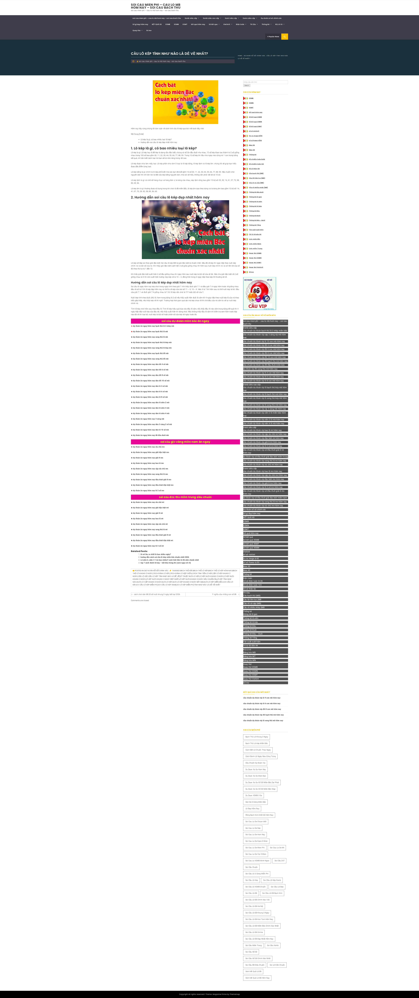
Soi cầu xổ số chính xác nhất (258, 958)
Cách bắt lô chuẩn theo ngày (258, 750)
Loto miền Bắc (254, 239)
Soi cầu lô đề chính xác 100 (258, 900)
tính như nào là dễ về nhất (207, 585)
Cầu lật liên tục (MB (252, 599)
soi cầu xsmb (273, 945)
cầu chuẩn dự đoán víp (255, 763)
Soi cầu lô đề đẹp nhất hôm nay (259, 939)
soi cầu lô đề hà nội (254, 906)
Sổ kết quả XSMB (255, 117)
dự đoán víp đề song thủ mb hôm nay (260, 369)
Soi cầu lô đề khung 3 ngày (257, 913)
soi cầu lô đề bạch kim (272, 893)
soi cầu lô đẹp (277, 887)
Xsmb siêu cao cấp (211, 18)
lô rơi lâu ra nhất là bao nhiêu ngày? (156, 554)
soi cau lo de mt (277, 848)
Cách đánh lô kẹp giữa (181, 573)
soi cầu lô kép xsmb (167, 585)
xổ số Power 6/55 (255, 140)
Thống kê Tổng (255, 225)
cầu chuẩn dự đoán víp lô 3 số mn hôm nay (263, 487)
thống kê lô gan (250, 614)
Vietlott (226, 24)
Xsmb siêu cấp (191, 18)
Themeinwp (235, 994)
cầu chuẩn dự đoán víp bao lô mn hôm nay (262, 471)
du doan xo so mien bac (256, 776)
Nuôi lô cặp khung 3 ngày (149, 582)
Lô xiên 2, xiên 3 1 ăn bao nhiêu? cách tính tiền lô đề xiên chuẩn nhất (170, 560)
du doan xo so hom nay (256, 769)
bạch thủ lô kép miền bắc (257, 743)
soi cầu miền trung (254, 945)
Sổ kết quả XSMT (255, 126)
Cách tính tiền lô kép (202, 573)
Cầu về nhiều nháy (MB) (258, 187)
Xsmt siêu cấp (231, 18)
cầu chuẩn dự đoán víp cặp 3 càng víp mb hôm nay (264, 336)
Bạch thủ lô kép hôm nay (220, 570)
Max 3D (252, 145)
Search (247, 85)
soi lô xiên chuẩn (277, 965)
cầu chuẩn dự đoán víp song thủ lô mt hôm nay (264, 460)
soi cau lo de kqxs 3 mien (257, 841)
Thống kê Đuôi (254, 216)
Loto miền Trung (255, 248)
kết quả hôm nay (198, 24)
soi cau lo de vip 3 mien (256, 854)
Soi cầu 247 (280, 861)
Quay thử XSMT (255, 263)
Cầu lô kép (143, 576)
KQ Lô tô (278, 24)
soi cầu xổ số (251, 952)
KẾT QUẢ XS (157, 24)
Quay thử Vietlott (256, 267)
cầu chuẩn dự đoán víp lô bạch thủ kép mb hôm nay (265, 388)
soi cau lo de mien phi (255, 848)
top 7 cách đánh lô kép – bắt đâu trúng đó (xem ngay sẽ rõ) (166, 563)
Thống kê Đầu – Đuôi (257, 220)
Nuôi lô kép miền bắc (213, 582)
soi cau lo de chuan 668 (256, 822)
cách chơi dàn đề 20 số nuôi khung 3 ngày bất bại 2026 (157, 594)
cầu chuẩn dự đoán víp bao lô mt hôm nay (262, 430)
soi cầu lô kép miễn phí (146, 585)
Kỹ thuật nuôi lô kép (189, 576)
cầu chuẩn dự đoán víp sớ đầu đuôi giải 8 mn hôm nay (263, 492)
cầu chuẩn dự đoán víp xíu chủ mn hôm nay (263, 505)
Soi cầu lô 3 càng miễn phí (257, 874)
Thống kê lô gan (255, 197)
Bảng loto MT (249, 656)
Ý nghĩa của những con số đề (224, 594)
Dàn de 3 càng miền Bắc (256, 802)
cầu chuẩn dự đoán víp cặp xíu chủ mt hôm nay (265, 434)
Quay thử (137, 30)
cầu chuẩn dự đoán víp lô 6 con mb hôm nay (263, 377)
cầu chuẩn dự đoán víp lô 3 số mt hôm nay (262, 446)
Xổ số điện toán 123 (256, 164)
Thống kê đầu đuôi (256, 192)
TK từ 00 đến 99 (255, 234)
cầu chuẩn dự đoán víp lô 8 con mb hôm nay (263, 381)
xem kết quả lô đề (253, 971)
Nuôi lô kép (167, 582)
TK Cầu (253, 24)
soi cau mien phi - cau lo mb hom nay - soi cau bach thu (162, 61)
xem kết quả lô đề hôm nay (258, 978)
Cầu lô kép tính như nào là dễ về (164, 576)
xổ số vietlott (254, 131)
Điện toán (240, 24)
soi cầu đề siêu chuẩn (255, 965)
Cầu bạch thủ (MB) (256, 173)
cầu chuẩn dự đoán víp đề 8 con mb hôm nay (264, 353)
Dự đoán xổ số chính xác (271, 18)
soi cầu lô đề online (254, 932)
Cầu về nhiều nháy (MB (254, 607)
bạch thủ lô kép (200, 570)
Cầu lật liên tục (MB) (257, 178)
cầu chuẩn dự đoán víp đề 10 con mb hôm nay (264, 357)
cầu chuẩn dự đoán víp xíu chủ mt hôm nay (263, 464)
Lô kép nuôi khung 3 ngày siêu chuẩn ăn (198, 579)
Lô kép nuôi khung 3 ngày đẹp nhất (162, 579)
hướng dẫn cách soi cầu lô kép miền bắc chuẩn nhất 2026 (165, 557)
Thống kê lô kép (255, 206)
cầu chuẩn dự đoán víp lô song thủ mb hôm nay (265, 405)
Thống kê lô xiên (255, 201)
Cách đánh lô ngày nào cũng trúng (261, 756)
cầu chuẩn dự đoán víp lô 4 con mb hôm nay (263, 373)
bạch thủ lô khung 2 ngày (257, 737)
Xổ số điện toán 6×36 (253, 581)
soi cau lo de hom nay (255, 835)
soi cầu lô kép (252, 880)
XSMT (185, 24)
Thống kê (266, 24)
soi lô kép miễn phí (185, 585)
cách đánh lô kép (161, 573)
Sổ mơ (149, 30)
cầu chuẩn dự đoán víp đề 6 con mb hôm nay (264, 349)
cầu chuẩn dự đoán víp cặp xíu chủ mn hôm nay (265, 475)
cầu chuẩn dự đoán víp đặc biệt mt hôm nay (263, 438)
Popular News (273, 36)
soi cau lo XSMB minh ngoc (257, 861)
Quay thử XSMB (255, 253)
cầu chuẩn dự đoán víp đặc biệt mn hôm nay (263, 479)
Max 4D (252, 150)
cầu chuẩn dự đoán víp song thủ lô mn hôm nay (265, 502)
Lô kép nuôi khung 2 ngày (211, 576)
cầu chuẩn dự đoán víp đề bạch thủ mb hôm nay (265, 361)
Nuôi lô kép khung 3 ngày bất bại (188, 582)
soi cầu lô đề (251, 893)
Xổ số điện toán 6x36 (257, 159)
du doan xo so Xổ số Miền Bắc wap (261, 789)
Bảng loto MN (249, 660)
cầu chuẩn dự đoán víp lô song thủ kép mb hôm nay (265, 399)
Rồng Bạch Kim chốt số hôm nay (259, 815)
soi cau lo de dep (253, 828)
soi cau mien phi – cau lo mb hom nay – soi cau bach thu (156, 6)
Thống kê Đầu (254, 211)
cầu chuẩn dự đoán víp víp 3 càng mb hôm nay (264, 409)
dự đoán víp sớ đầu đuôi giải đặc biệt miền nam (265, 498)
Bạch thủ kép (186, 570)
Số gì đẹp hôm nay (140, 24)
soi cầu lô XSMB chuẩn (256, 887)
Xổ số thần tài (254, 169)
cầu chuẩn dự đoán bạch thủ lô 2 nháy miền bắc (265, 330)
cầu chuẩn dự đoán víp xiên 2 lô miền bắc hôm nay (264, 414)
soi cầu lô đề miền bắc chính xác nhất (262, 926)
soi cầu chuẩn (252, 867)
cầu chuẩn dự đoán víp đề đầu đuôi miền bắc (264, 365)
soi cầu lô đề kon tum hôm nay (259, 919)
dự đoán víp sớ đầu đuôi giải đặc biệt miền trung (265, 457)
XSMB (167, 24)
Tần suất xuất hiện (256, 230)
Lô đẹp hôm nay (252, 809)
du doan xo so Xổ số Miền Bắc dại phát (262, 782)
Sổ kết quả (213, 24)
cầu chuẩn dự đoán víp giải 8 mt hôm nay (262, 442)
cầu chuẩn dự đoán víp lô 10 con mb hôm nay (264, 341)
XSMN (176, 24)
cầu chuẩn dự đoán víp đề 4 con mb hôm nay (264, 345)
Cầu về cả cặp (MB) (256, 183)
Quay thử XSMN (255, 258)
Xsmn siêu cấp (249, 18)
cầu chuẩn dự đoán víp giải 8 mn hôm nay (262, 483)
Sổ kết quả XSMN (255, 122)
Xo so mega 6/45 (255, 136)
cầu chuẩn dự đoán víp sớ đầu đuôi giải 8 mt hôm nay (263, 451)
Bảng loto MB (249, 652)
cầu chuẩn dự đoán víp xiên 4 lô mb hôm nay (263, 423)
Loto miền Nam (255, 244)
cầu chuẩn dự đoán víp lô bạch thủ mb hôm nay (265, 394)
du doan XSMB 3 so (254, 795)
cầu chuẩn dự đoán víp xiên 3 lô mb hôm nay (263, 419)
